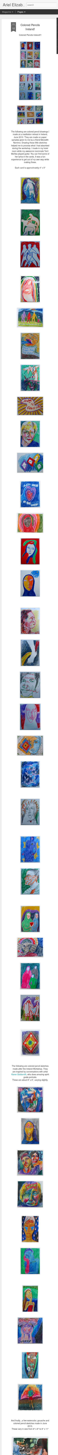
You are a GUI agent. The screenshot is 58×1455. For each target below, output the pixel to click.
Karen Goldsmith (18, 1074)
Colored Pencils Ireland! (30, 27)
